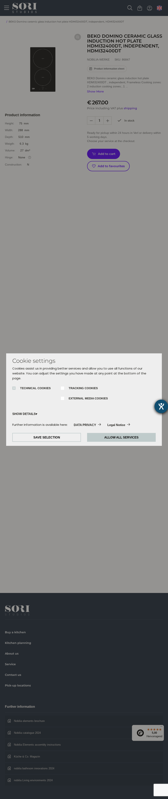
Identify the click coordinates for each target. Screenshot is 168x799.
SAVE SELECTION (46, 437)
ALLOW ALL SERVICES (121, 437)
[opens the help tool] (161, 406)
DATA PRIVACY (85, 425)
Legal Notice (116, 425)
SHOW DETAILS (24, 414)
